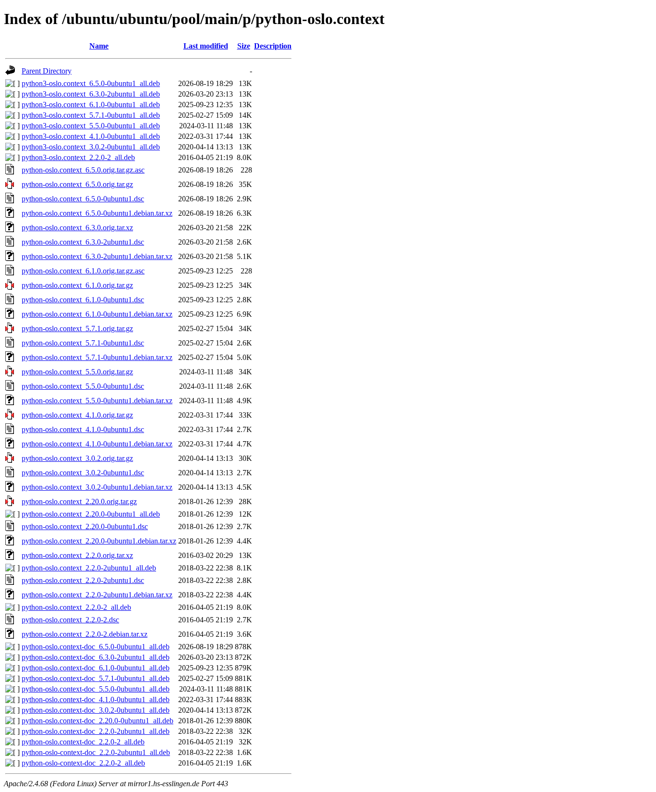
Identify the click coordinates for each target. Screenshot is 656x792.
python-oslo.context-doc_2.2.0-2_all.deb (83, 742)
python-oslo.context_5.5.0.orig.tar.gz (77, 372)
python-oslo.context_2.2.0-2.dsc (70, 620)
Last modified (205, 46)
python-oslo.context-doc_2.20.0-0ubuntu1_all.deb (97, 721)
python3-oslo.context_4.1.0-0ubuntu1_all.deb (91, 136)
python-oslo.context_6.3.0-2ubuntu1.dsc (83, 242)
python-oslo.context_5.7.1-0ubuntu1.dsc (83, 343)
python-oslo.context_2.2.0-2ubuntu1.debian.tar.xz (97, 595)
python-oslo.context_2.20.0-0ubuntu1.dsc (85, 526)
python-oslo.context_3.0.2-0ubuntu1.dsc (83, 473)
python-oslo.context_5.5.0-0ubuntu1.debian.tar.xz (97, 400)
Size (243, 46)
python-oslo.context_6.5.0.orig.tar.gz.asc (83, 170)
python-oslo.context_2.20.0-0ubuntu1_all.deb (91, 514)
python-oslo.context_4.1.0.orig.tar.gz (77, 415)
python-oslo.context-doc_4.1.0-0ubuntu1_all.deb (96, 699)
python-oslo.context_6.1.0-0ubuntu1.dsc (83, 300)
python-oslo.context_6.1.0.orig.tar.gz (77, 285)
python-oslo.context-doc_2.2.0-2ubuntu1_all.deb (96, 731)
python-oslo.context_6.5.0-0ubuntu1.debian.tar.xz (97, 213)
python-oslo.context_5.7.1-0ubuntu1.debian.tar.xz (97, 357)
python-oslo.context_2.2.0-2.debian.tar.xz (84, 634)
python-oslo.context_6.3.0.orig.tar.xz (77, 227)
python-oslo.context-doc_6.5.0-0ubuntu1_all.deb (96, 647)
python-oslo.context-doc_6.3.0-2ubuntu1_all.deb (96, 657)
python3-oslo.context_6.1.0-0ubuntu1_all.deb (91, 104)
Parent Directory (47, 71)
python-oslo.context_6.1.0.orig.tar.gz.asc (83, 271)
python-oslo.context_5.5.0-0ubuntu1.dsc (83, 386)
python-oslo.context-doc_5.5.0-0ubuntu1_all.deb (96, 689)
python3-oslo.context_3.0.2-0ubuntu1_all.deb (91, 147)
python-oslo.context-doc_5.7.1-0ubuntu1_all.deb (96, 678)
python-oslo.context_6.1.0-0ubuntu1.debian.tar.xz (97, 314)
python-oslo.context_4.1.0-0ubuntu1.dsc (83, 429)
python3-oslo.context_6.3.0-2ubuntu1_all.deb (91, 94)
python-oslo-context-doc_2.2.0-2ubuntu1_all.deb (96, 752)
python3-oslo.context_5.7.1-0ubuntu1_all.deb (91, 115)
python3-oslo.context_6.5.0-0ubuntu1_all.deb (91, 83)
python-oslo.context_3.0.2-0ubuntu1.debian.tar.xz (97, 487)
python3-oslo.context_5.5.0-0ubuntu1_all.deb (91, 126)
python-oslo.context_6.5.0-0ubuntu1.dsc (83, 199)
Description (273, 46)
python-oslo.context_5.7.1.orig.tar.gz (77, 328)
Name (99, 46)
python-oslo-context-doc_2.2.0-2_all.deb (83, 763)
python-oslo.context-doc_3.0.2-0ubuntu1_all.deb (96, 710)
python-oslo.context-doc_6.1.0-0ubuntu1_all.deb (96, 668)
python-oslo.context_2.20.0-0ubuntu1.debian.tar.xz (99, 541)
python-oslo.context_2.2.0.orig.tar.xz (77, 555)
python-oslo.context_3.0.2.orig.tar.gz (77, 458)
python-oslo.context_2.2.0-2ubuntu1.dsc (83, 580)
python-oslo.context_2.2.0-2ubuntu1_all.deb (89, 568)
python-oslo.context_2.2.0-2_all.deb (76, 607)
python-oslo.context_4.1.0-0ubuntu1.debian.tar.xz (97, 444)
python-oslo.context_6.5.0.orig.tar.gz (77, 184)
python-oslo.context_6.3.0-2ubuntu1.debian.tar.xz (97, 256)
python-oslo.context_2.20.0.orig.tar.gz (79, 501)
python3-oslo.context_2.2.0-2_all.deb (78, 157)
